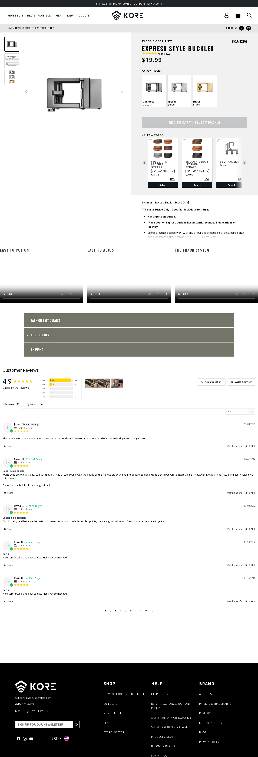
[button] (238, 15)
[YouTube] (31, 738)
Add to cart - (194, 122)
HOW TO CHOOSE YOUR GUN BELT (125, 694)
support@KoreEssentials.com (33, 698)
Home (9, 28)
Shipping (37, 349)
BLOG (202, 732)
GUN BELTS (110, 704)
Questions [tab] (33, 404)
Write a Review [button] (243, 381)
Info (172, 179)
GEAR (107, 723)
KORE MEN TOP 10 (210, 723)
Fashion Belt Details (45, 320)
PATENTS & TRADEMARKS (215, 704)
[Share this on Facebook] (241, 28)
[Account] (226, 15)
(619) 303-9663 (24, 704)
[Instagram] (25, 738)
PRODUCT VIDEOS (162, 737)
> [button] (159, 610)
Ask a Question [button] (213, 381)
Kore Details (40, 335)
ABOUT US (205, 694)
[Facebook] (18, 738)
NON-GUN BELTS (114, 713)
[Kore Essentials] (127, 15)
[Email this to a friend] (248, 28)
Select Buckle (151, 70)
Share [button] (10, 446)
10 (152, 610)
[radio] (154, 91)
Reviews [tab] (9, 404)
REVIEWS (205, 713)
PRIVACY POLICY (209, 742)
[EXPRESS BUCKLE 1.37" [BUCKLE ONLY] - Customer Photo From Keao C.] (117, 383)
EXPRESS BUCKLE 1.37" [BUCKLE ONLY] (35, 28)
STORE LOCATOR (114, 732)
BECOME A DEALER (163, 746)
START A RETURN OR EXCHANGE (171, 718)
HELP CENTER (159, 694)
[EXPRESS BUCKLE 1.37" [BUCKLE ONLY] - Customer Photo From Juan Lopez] (91, 383)
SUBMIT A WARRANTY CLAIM (169, 727)
